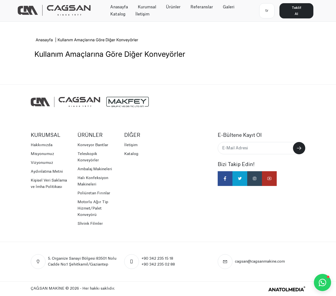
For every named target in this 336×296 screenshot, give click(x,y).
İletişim (142, 14)
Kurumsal (147, 7)
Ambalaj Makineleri (94, 169)
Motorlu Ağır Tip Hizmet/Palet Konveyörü (92, 208)
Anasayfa (119, 7)
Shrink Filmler (90, 224)
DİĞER (132, 135)
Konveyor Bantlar (92, 145)
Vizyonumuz (42, 163)
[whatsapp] (322, 282)
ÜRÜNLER (90, 135)
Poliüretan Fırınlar (93, 193)
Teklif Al (296, 10)
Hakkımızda (41, 145)
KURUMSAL (45, 135)
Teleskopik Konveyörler (88, 157)
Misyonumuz (42, 154)
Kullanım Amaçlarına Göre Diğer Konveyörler (98, 39)
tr (266, 11)
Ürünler (173, 7)
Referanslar (201, 7)
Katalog (117, 14)
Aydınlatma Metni (47, 171)
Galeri (228, 7)
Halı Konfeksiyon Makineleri (92, 181)
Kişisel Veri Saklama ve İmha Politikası (49, 184)
